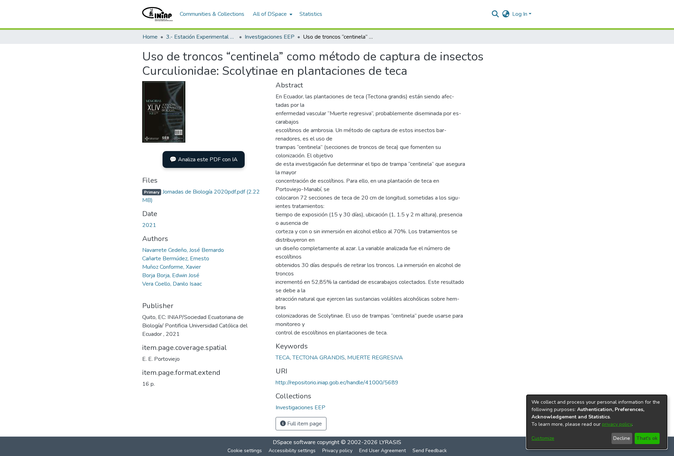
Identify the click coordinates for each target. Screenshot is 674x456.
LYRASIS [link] (390, 442)
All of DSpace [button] (270, 14)
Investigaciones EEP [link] (270, 37)
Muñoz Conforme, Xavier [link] (171, 267)
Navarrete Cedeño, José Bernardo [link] (183, 250)
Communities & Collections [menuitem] (212, 14)
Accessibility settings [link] (292, 450)
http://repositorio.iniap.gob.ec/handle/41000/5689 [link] (337, 382)
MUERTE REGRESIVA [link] (375, 357)
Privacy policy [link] (337, 450)
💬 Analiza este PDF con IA (204, 159)
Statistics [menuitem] (310, 14)
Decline (621, 438)
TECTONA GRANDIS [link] (318, 357)
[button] (157, 14)
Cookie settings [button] (244, 450)
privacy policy (617, 424)
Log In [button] (520, 14)
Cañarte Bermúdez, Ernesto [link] (175, 258)
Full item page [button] (304, 424)
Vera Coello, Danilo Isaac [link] (172, 284)
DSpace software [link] (294, 442)
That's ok (647, 438)
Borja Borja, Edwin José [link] (170, 275)
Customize (542, 438)
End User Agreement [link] (382, 450)
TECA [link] (283, 357)
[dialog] (597, 422)
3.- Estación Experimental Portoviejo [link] (201, 37)
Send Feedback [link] (429, 450)
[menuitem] (271, 14)
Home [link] (150, 37)
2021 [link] (149, 225)
